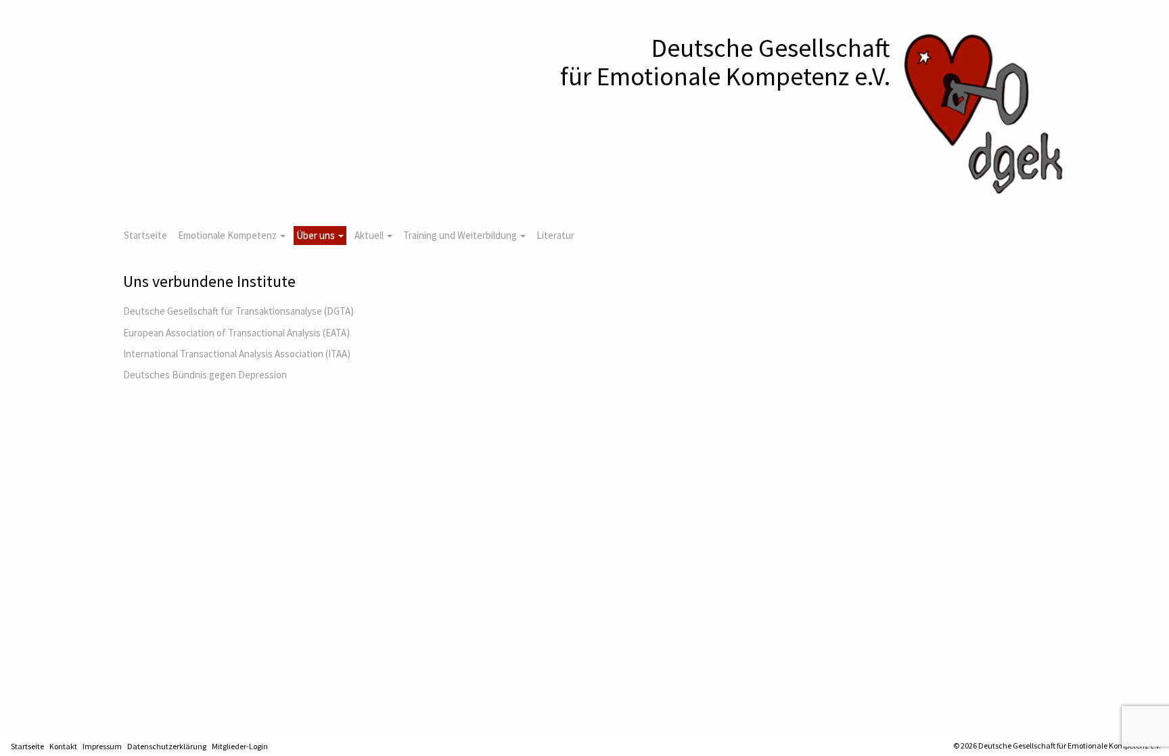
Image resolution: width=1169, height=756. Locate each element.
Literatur (555, 235)
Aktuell (370, 235)
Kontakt (63, 746)
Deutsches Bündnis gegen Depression (205, 374)
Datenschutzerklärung (166, 746)
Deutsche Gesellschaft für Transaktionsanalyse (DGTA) (238, 311)
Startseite (145, 235)
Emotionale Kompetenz (228, 235)
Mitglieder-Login (240, 746)
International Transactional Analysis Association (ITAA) (236, 353)
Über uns (316, 235)
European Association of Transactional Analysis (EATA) (236, 332)
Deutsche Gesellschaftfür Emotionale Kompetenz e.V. (725, 62)
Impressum (102, 746)
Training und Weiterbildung (461, 235)
